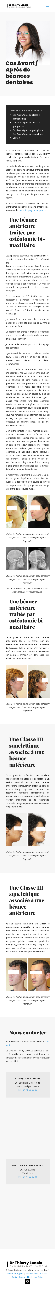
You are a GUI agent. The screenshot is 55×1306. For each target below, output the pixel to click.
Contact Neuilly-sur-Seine (31, 1277)
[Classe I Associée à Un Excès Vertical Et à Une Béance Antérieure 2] (28, 845)
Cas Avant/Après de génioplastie (28, 130)
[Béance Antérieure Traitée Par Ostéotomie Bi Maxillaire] (28, 696)
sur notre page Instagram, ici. (33, 210)
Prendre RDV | (33, 1273)
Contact (16, 137)
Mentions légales (15, 1273)
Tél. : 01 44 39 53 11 (27, 1176)
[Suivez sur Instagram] (27, 1281)
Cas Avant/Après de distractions (28, 134)
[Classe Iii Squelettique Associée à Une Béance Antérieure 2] (28, 990)
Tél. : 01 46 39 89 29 (27, 1089)
